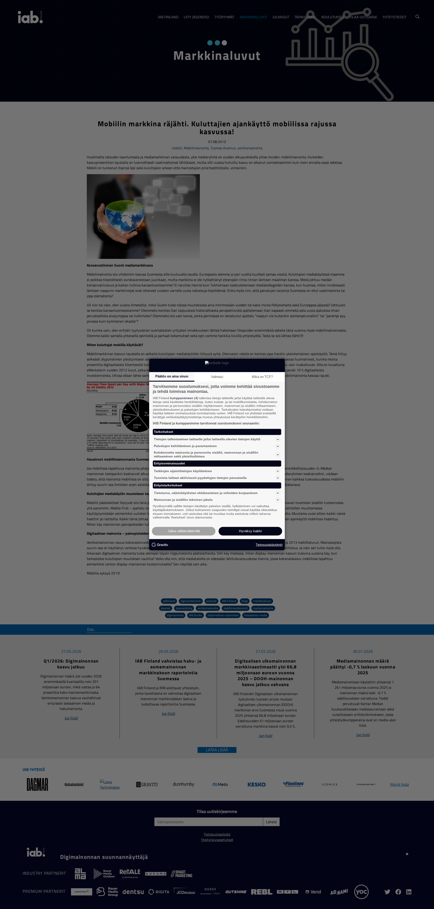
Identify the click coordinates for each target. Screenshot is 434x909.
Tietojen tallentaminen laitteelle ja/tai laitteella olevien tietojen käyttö (207, 439)
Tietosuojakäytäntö (269, 544)
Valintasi (217, 377)
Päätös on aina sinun (171, 376)
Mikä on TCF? (262, 377)
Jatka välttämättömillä (184, 531)
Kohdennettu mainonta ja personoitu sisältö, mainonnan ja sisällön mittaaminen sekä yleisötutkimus (206, 454)
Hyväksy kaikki (250, 531)
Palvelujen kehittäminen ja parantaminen (185, 446)
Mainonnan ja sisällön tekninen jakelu (183, 499)
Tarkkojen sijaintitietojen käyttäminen (183, 471)
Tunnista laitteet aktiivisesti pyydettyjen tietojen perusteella (200, 478)
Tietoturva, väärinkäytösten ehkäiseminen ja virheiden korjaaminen (206, 493)
